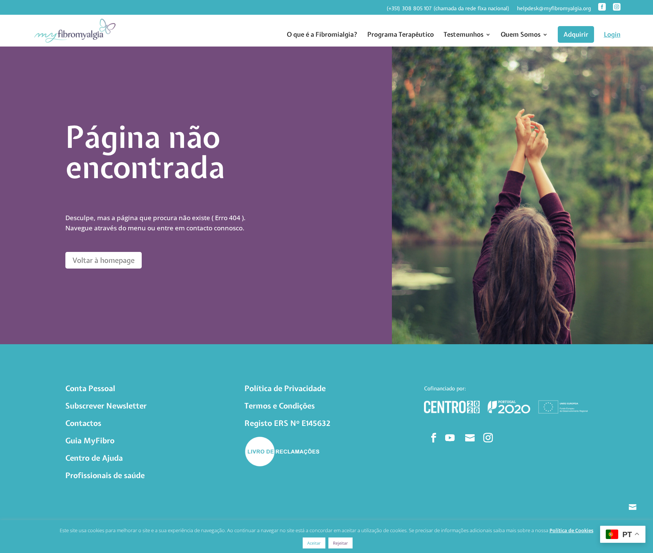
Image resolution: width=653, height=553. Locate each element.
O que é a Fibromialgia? (322, 34)
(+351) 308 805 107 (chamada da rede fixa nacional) (448, 9)
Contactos (83, 423)
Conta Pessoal (90, 388)
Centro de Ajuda (94, 458)
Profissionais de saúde (105, 475)
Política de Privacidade (285, 388)
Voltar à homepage (104, 260)
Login (612, 34)
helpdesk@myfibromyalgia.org (554, 9)
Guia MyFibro (90, 440)
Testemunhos (463, 34)
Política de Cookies (571, 530)
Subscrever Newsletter (106, 406)
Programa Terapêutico (400, 34)
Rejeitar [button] (340, 543)
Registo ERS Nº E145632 (287, 423)
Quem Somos (520, 34)
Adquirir (575, 34)
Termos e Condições (279, 406)
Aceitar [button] (314, 543)
